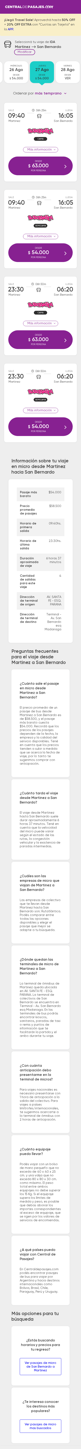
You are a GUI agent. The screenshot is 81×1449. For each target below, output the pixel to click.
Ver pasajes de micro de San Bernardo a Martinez (40, 1366)
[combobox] (51, 93)
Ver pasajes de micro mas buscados (40, 1426)
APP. (11, 29)
